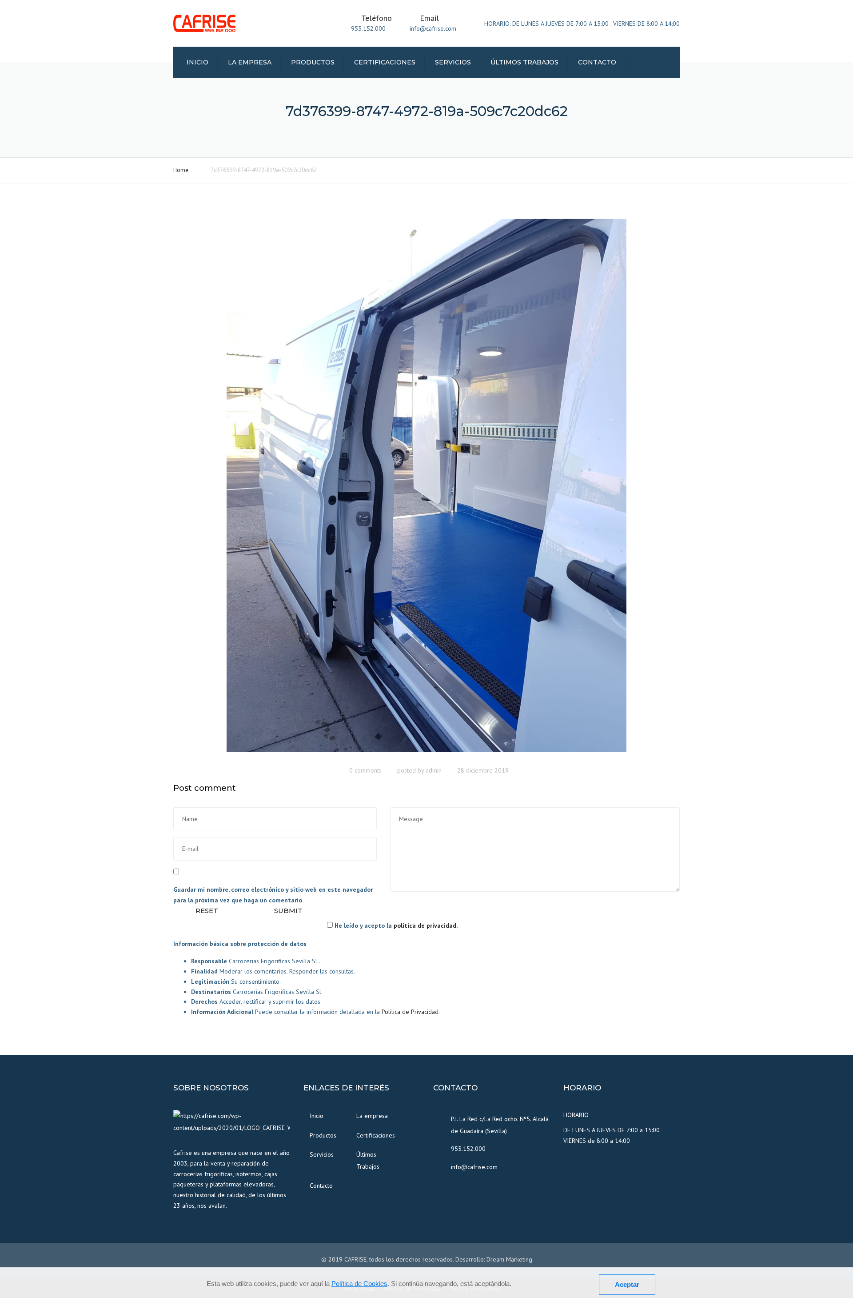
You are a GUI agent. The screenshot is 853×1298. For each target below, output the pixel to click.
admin (434, 770)
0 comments (365, 770)
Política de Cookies (359, 1283)
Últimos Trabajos (524, 62)
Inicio (197, 62)
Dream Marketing (509, 1259)
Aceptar (627, 1284)
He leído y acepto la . (395, 925)
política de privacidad (425, 925)
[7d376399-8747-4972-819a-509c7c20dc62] (426, 489)
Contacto (597, 62)
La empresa (249, 62)
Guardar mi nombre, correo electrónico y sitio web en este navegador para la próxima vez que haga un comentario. (273, 894)
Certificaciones (384, 62)
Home (180, 170)
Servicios (453, 62)
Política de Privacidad (410, 1012)
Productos (313, 62)
